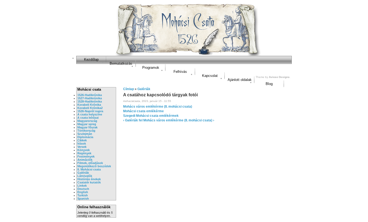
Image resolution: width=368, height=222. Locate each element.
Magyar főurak (87, 127)
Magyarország (87, 120)
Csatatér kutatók (89, 182)
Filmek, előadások (90, 163)
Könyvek (83, 150)
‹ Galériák (130, 120)
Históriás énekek (89, 179)
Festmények (86, 156)
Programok (150, 68)
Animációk (84, 159)
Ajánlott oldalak (240, 80)
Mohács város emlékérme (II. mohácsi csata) (157, 106)
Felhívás (180, 72)
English (82, 192)
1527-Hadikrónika (89, 98)
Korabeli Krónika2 (90, 108)
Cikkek (82, 140)
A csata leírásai (88, 117)
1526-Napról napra (90, 111)
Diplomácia (85, 137)
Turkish (82, 195)
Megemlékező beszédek (94, 166)
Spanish (83, 198)
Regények (84, 153)
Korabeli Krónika (89, 104)
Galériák (83, 172)
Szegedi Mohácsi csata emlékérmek (151, 116)
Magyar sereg (86, 124)
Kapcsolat (210, 76)
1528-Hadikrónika (89, 101)
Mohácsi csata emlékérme (143, 111)
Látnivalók (84, 175)
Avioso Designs (279, 77)
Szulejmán (84, 133)
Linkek (82, 185)
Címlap (128, 89)
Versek (81, 146)
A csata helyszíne (89, 114)
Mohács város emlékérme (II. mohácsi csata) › (178, 120)
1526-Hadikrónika (89, 95)
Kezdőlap (91, 59)
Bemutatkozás (121, 64)
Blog (269, 84)
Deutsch (83, 188)
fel (141, 120)
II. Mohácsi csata (89, 169)
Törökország (86, 130)
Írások (81, 143)
